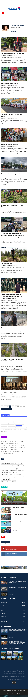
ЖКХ (12, 421)
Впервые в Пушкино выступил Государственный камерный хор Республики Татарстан (11, 296)
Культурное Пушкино (12, 447)
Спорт (2, 429)
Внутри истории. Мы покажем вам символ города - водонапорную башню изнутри (18, 630)
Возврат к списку (6, 409)
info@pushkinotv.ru (22, 2)
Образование (18, 425)
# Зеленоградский (16, 468)
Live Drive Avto (4, 441)
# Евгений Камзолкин (6, 468)
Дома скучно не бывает (6, 445)
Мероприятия (4, 37)
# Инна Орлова (12, 470)
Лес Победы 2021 (6, 263)
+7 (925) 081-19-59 (13, 2)
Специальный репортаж (20, 451)
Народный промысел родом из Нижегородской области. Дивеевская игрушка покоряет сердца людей (17, 642)
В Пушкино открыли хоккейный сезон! (17, 635)
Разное (2, 158)
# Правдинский (20, 477)
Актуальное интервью (13, 441)
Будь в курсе (12, 419)
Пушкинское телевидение (12, 548)
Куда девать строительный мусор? (12, 328)
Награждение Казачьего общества (12, 53)
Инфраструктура (4, 423)
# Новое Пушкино (17, 474)
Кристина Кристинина (17, 25)
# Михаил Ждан (13, 472)
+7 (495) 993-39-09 (6, 2)
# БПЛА (17, 463)
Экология (3, 217)
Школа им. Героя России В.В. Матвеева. (17, 587)
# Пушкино (5, 479)
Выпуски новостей (20, 419)
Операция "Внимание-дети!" (10, 174)
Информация (21, 421)
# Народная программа (6, 474)
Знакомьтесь (4, 447)
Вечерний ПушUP (22, 441)
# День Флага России (22, 465)
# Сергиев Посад (22, 479)
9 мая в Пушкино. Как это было (15, 593)
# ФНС (13, 481)
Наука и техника (11, 425)
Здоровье (16, 421)
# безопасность (10, 463)
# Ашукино (3, 463)
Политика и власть (11, 427)
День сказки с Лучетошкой (12, 443)
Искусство (3, 67)
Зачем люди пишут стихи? (9, 83)
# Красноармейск (5, 472)
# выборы (3, 465)
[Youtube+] (14, 5)
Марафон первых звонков (9, 144)
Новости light (14, 449)
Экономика (3, 431)
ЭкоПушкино (10, 453)
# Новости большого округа (8, 477)
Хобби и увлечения (17, 429)
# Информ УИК (20, 470)
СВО (25, 427)
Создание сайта (10, 693)
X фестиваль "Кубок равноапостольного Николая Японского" (17, 582)
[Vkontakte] (12, 5)
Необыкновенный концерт (9, 392)
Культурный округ (22, 447)
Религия (21, 427)
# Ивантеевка (4, 470)
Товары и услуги (8, 429)
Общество (3, 427)
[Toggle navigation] (3, 13)
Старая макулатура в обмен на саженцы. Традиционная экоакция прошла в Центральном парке (12, 235)
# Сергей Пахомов (14, 479)
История (16, 423)
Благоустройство (5, 343)
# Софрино (3, 481)
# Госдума (14, 465)
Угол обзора (4, 453)
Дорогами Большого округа (18, 445)
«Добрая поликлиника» (18, 507)
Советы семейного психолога (7, 451)
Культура (3, 278)
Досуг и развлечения (5, 421)
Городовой (3, 443)
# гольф (8, 465)
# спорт (9, 481)
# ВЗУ (21, 463)
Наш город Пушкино (5, 449)
